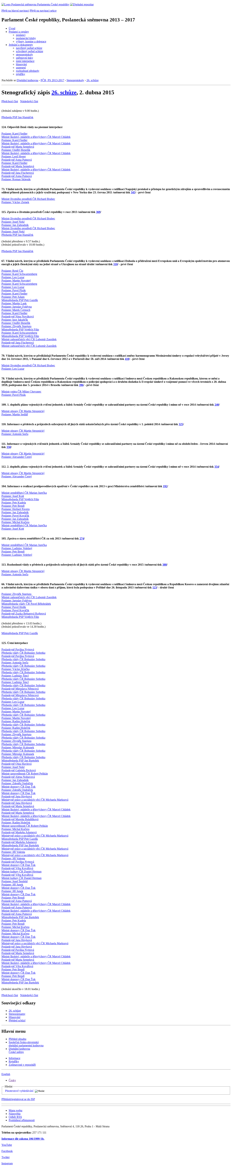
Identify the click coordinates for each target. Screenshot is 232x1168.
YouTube (6, 1144)
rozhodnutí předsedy (27, 70)
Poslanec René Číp (12, 270)
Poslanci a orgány (19, 31)
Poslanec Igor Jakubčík (14, 319)
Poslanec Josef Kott (12, 496)
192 (165, 486)
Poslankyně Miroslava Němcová (20, 688)
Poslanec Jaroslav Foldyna (16, 306)
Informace (14, 1058)
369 (98, 212)
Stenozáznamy (17, 1013)
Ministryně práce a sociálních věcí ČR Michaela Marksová (34, 799)
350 (9, 447)
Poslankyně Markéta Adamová (19, 832)
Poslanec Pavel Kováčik (15, 515)
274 (82, 538)
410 (127, 358)
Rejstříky (14, 1061)
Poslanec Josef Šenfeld (14, 881)
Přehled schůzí (17, 1020)
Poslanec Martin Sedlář (14, 414)
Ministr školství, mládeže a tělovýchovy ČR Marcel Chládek (36, 136)
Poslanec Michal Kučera (15, 522)
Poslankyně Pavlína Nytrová (17, 649)
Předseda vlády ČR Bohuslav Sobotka (23, 652)
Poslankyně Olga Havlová (16, 763)
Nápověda (14, 1113)
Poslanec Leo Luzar (12, 277)
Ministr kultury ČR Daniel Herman (21, 871)
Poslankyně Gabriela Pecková (18, 770)
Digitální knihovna (27, 80)
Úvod (12, 28)
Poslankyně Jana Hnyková (16, 796)
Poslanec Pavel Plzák (13, 290)
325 (181, 424)
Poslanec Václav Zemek (15, 202)
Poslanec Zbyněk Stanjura (16, 326)
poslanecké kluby (26, 38)
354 (216, 466)
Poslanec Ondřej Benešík (15, 149)
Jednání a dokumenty (21, 44)
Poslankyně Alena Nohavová (18, 776)
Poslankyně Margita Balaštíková (19, 819)
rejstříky (20, 74)
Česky (12, 1080)
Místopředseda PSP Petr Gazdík (19, 300)
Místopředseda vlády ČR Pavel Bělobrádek (26, 603)
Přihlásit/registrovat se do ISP (18, 1099)
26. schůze (92, 80)
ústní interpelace (25, 61)
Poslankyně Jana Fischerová (17, 172)
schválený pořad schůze (29, 51)
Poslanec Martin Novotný (16, 280)
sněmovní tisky (24, 57)
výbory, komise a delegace (31, 41)
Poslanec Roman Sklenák (16, 179)
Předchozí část (9, 101)
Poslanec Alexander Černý (16, 456)
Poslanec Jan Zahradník (15, 225)
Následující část (29, 101)
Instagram (7, 1163)
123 (154, 587)
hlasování (21, 64)
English (5, 1074)
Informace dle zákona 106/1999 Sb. (22, 1138)
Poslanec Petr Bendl (12, 505)
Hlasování (14, 1017)
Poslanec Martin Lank (14, 303)
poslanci (20, 34)
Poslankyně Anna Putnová (16, 159)
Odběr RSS (15, 1116)
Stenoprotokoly (75, 80)
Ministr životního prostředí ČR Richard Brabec (28, 198)
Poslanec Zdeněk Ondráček (17, 783)
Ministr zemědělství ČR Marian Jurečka (24, 492)
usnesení (21, 67)
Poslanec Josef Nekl (12, 221)
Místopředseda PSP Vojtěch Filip (20, 329)
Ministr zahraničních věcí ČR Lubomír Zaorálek (29, 339)
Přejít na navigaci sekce (43, 10)
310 (115, 264)
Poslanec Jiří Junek (12, 884)
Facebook (7, 1151)
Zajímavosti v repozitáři (22, 1064)
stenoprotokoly (24, 54)
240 (217, 404)
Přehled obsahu (17, 1038)
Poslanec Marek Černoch (15, 309)
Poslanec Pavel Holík (13, 607)
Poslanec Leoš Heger (13, 156)
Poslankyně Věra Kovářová (17, 868)
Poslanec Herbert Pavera (15, 509)
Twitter (5, 1157)
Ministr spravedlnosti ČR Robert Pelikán (24, 773)
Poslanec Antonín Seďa (14, 434)
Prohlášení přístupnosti (22, 1120)
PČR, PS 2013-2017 (52, 80)
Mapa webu (15, 1110)
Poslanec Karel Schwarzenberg (19, 274)
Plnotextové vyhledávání (19, 1090)
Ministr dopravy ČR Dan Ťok (18, 786)
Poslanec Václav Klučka (15, 669)
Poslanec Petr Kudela (13, 502)
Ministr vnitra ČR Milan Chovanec (21, 391)
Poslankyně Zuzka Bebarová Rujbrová (23, 613)
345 (133, 192)
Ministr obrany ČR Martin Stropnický (23, 411)
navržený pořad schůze (29, 48)
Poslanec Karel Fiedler (14, 133)
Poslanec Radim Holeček (15, 721)
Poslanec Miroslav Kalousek (17, 747)
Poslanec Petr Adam (12, 296)
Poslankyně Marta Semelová (17, 146)
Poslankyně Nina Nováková (17, 316)
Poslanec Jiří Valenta (13, 851)
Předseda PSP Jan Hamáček (17, 117)
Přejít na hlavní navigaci (15, 10)
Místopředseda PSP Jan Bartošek (20, 760)
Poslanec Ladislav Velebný (16, 548)
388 (164, 564)
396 (81, 385)
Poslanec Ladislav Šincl (15, 675)
